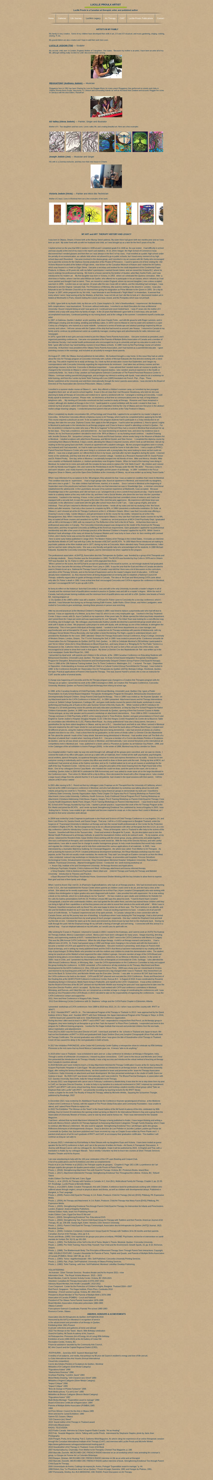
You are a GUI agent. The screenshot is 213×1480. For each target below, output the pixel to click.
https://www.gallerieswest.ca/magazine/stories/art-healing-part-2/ (76, 1444)
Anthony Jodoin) (73, 83)
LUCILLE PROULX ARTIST (105, 4)
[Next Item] (159, 141)
